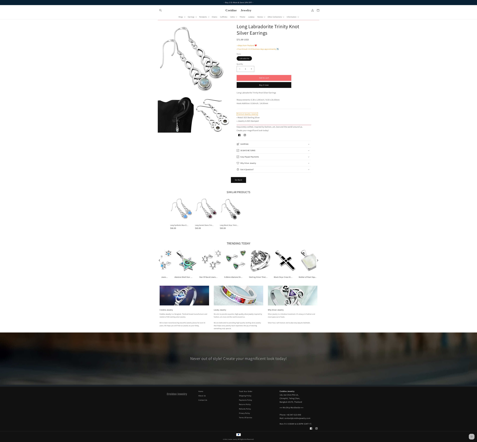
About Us (202, 396)
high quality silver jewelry (244, 314)
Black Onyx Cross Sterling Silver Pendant (283, 277)
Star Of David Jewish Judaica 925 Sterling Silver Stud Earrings (208, 277)
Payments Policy (245, 400)
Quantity (240, 64)
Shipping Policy (245, 396)
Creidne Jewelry (165, 314)
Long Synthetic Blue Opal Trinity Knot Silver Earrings (179, 225)
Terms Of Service (245, 417)
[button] (160, 10)
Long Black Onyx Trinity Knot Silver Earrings (229, 225)
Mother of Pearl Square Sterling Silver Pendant (308, 277)
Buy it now (264, 85)
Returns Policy (245, 404)
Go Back (238, 180)
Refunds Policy (245, 409)
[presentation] (159, 260)
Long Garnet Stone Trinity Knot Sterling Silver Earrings (204, 225)
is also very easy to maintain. (299, 323)
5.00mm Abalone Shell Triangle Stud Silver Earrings (233, 277)
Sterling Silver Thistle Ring (258, 277)
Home (200, 391)
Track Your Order (245, 391)
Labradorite (244, 58)
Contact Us (202, 400)
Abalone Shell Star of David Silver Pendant (184, 277)
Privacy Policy (244, 413)
